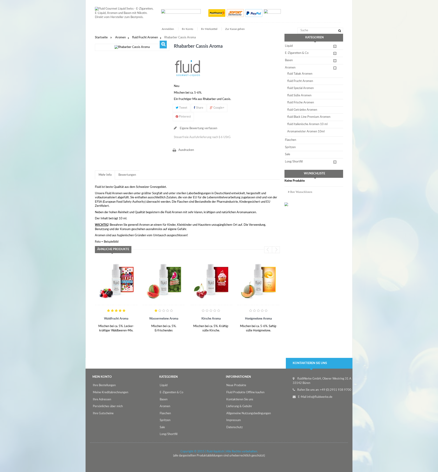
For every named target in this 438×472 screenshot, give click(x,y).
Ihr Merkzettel (209, 29)
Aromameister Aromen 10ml (306, 131)
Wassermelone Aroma (163, 318)
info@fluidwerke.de (319, 397)
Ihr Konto (187, 29)
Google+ (218, 107)
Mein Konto (102, 376)
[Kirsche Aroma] (211, 280)
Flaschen (290, 140)
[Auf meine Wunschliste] (100, 333)
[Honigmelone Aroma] (258, 280)
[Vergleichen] (111, 333)
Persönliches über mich (108, 406)
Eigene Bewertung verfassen (198, 128)
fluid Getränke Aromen (302, 109)
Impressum (233, 420)
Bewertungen (127, 174)
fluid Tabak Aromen (299, 73)
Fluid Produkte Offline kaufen (245, 392)
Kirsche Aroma (211, 318)
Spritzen (290, 147)
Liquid (289, 46)
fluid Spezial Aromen (300, 88)
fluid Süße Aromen (299, 95)
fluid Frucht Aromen (145, 37)
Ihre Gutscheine (103, 413)
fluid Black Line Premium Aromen (308, 116)
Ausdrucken (186, 150)
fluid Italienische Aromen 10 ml (307, 124)
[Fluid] (187, 68)
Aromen (120, 37)
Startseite (101, 37)
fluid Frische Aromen (300, 102)
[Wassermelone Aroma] (164, 280)
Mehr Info (105, 174)
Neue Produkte (236, 385)
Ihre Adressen (102, 399)
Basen (289, 60)
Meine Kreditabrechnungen (110, 392)
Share (199, 107)
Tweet (182, 107)
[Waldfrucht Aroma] (116, 280)
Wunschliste (314, 173)
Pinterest (184, 116)
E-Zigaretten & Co (296, 53)
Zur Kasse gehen (235, 29)
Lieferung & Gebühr (239, 406)
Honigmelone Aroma (258, 318)
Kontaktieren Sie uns (239, 399)
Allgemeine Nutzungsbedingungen (248, 413)
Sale (287, 154)
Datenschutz (234, 427)
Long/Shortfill (294, 161)
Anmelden (168, 29)
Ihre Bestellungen (104, 385)
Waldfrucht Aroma (116, 318)
